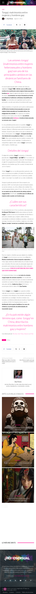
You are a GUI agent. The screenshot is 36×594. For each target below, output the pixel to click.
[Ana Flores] (3, 19)
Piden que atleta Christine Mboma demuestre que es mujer (9, 361)
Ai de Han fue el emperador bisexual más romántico (18, 464)
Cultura (18, 425)
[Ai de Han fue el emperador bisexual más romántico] (18, 449)
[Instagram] (10, 580)
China (8, 340)
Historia (18, 460)
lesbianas (16, 118)
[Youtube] (20, 580)
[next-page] (6, 506)
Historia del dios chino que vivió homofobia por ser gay (18, 499)
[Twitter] (15, 580)
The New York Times (18, 334)
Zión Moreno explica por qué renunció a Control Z (26, 360)
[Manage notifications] (5, 589)
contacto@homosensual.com (21, 576)
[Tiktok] (26, 580)
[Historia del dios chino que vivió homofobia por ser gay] (18, 485)
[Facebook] (5, 580)
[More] (25, 25)
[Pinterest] (31, 580)
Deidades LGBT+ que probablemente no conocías (18, 428)
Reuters (26, 334)
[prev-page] (3, 506)
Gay (3, 9)
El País (31, 334)
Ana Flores (10, 18)
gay (8, 93)
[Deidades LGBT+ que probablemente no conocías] (18, 414)
